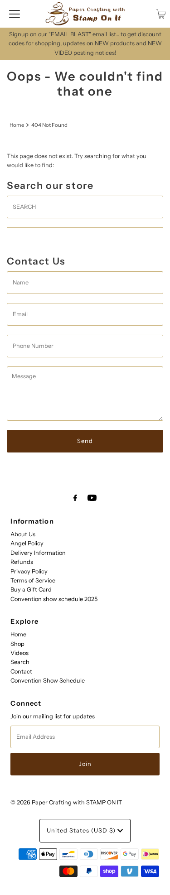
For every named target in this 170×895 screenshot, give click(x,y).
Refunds (21, 561)
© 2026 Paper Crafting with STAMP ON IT (66, 802)
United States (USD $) (82, 830)
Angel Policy (27, 543)
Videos (19, 653)
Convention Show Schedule (47, 680)
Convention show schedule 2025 (53, 599)
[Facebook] (75, 497)
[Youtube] (92, 497)
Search (19, 662)
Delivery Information (38, 552)
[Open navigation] (14, 14)
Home (17, 125)
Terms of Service (32, 580)
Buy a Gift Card (31, 589)
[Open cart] (161, 14)
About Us (22, 534)
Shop (17, 643)
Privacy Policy (29, 571)
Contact (21, 671)
